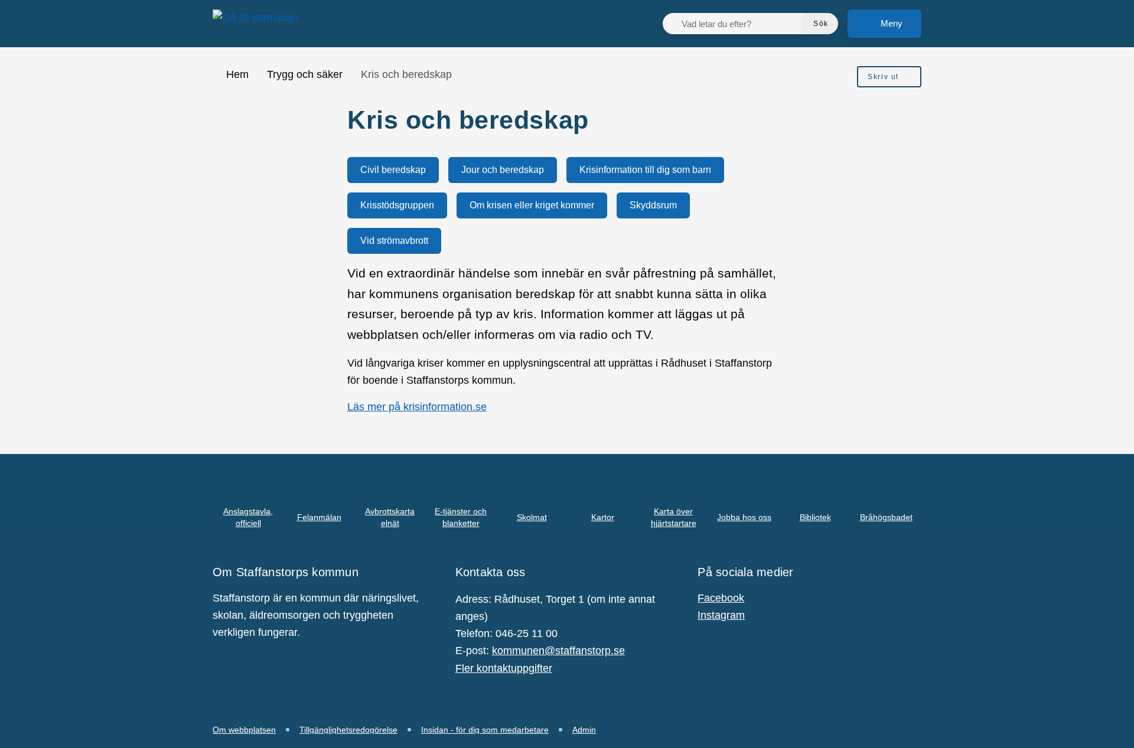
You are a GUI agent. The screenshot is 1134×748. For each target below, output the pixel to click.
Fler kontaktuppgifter (503, 668)
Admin (584, 729)
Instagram (721, 615)
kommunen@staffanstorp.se (558, 650)
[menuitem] (889, 76)
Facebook (721, 598)
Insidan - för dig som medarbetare (485, 729)
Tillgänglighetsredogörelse (348, 729)
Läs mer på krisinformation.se (417, 407)
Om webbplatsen (244, 729)
